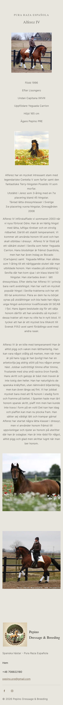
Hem (5, 662)
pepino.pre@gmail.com (16, 678)
